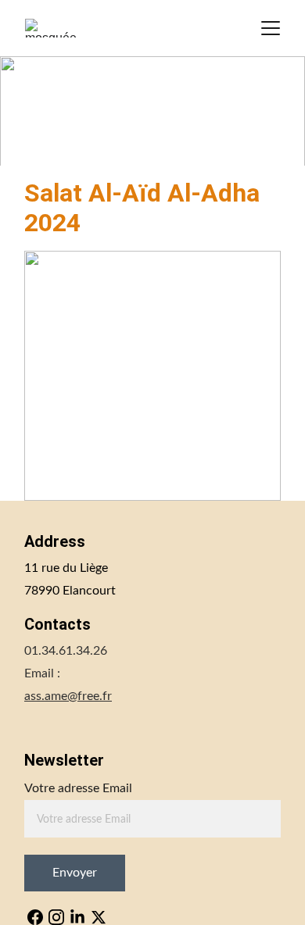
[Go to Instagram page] (56, 917)
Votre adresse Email (78, 788)
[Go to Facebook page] (35, 917)
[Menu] (270, 28)
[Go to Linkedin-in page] (77, 917)
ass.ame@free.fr (68, 696)
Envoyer (74, 872)
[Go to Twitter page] (98, 917)
